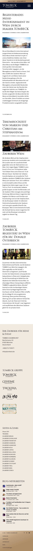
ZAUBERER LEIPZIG (8, 450)
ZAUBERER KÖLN (7, 447)
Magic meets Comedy (12, 489)
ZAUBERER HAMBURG (8, 443)
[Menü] (28, 5)
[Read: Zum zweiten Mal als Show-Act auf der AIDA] (4, 514)
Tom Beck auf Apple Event (14, 494)
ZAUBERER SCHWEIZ (8, 461)
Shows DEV (5, 431)
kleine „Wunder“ (23, 285)
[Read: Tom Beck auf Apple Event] (4, 494)
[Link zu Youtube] (29, 533)
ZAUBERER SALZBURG (8, 459)
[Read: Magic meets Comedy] (4, 490)
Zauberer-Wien (24, 32)
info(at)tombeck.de (8, 352)
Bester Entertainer (11, 498)
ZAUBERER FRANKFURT (9, 441)
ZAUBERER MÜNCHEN (8, 454)
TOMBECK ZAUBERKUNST (11, 533)
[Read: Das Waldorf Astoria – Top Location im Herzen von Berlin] (4, 508)
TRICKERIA (5, 434)
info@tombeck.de (21, 1)
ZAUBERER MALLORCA (9, 452)
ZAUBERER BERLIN (7, 436)
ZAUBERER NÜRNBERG (9, 457)
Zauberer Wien (19, 292)
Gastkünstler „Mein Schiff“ (14, 485)
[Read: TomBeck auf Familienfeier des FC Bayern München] (4, 503)
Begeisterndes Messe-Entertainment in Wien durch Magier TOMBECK (15, 22)
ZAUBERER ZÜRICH (8, 470)
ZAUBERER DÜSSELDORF (9, 438)
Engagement (6, 32)
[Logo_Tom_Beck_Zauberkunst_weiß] (13, 5)
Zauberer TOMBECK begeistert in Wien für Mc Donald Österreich (16, 233)
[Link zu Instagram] (26, 533)
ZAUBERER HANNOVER (9, 445)
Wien (18, 32)
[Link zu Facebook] (24, 533)
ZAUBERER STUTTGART (9, 463)
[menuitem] (28, 5)
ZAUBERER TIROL (7, 466)
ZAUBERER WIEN (7, 468)
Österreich (13, 32)
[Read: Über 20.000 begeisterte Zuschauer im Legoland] (4, 520)
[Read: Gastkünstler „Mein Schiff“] (4, 486)
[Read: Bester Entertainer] (4, 498)
